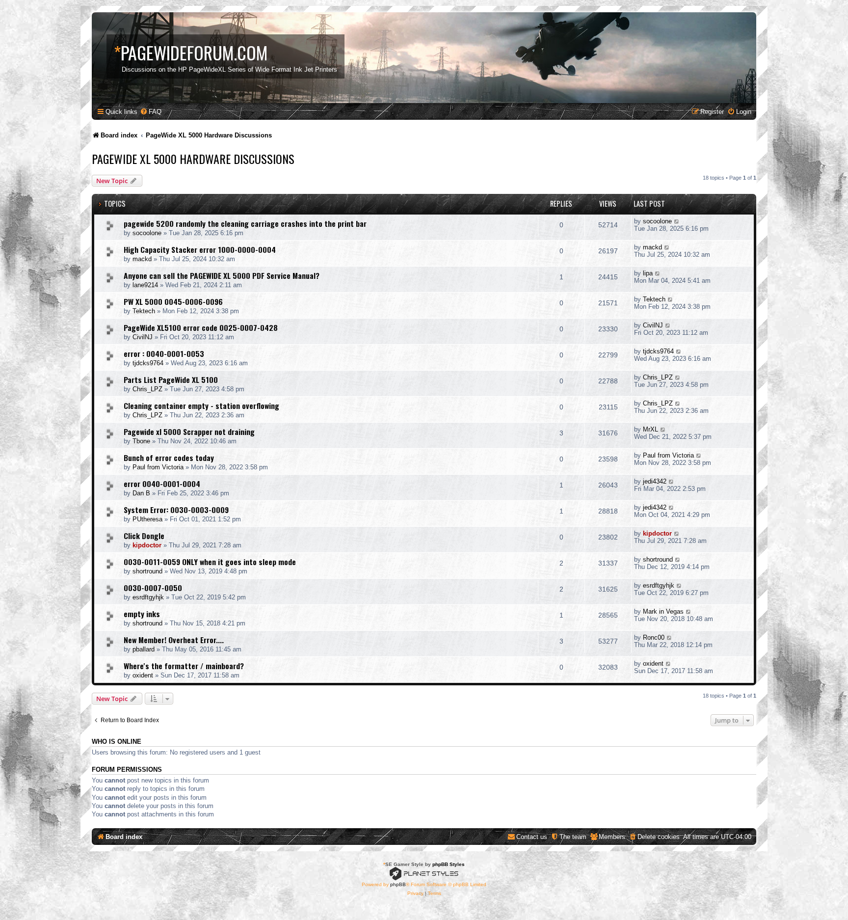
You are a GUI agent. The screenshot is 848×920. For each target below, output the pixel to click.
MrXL (650, 429)
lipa (648, 273)
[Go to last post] (677, 221)
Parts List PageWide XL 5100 (171, 379)
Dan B (141, 493)
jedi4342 (654, 481)
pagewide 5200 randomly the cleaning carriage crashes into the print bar (245, 223)
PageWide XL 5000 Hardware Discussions (193, 158)
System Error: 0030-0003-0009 (176, 509)
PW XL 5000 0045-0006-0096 (173, 301)
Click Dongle (144, 535)
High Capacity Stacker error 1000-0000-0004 (200, 249)
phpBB (398, 884)
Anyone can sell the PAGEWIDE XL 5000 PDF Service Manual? (221, 275)
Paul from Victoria (158, 467)
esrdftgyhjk (148, 597)
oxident (142, 675)
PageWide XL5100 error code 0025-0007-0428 (201, 327)
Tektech (143, 311)
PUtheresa (147, 519)
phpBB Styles (448, 864)
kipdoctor (146, 545)
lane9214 (145, 285)
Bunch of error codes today (169, 457)
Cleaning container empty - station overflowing (201, 405)
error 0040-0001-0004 (162, 483)
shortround (147, 571)
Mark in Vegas (663, 611)
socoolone (146, 233)
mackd (142, 259)
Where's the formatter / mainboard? (184, 666)
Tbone (141, 441)
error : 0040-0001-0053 (164, 353)
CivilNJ (142, 337)
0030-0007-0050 (153, 588)
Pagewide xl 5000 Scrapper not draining (189, 431)
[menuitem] (150, 112)
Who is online (116, 741)
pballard (143, 649)
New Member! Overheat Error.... (174, 640)
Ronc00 (653, 637)
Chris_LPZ (147, 389)
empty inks (142, 614)
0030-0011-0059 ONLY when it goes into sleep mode (210, 562)
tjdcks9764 (147, 363)
